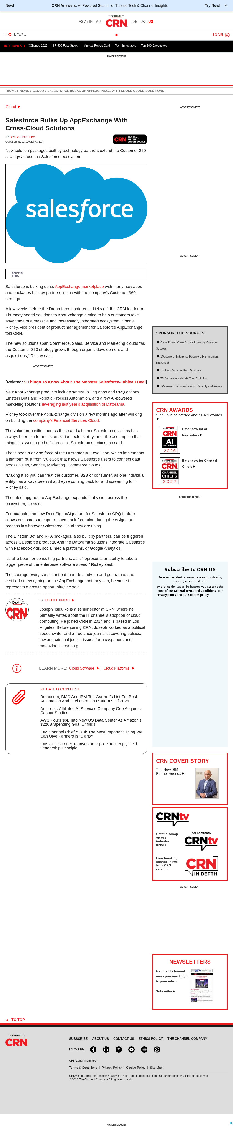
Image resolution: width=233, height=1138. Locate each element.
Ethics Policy (151, 1038)
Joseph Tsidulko (22, 137)
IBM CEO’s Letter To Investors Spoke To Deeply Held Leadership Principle (88, 746)
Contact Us (123, 1038)
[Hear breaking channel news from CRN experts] (201, 866)
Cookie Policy (135, 1067)
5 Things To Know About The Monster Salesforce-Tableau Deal (85, 382)
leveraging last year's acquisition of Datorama (83, 404)
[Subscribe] (201, 1002)
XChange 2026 (37, 45)
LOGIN (218, 35)
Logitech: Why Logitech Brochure (180, 370)
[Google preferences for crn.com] (130, 139)
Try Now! (212, 5)
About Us (100, 1038)
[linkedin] (106, 1049)
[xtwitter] (118, 1049)
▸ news (22, 91)
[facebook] (93, 1049)
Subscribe (164, 991)
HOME (11, 91)
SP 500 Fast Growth (65, 45)
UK (142, 21)
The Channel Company (187, 1038)
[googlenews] (144, 1049)
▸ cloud (36, 91)
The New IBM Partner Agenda (168, 771)
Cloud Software (82, 668)
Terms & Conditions (83, 1067)
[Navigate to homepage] (116, 26)
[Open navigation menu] (7, 35)
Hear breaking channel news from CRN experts (167, 863)
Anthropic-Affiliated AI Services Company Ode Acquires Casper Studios (90, 710)
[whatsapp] (157, 1049)
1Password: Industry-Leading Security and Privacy (191, 386)
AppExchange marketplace (79, 286)
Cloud (10, 106)
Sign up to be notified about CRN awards (189, 415)
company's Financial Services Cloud (66, 420)
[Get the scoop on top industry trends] (201, 842)
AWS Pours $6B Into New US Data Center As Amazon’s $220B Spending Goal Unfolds (91, 722)
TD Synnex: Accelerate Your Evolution (183, 378)
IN (91, 21)
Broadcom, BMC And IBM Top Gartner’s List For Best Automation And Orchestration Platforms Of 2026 (88, 699)
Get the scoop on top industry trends (167, 839)
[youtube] (131, 1049)
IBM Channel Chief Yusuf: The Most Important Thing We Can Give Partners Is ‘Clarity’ (91, 734)
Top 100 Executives (154, 45)
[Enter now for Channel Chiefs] (171, 483)
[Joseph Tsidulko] (17, 620)
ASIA (82, 21)
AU (98, 21)
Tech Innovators (125, 45)
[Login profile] (227, 35)
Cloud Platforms (117, 668)
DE (134, 21)
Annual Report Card (97, 45)
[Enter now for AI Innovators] (171, 452)
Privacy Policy (112, 1067)
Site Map (156, 1067)
